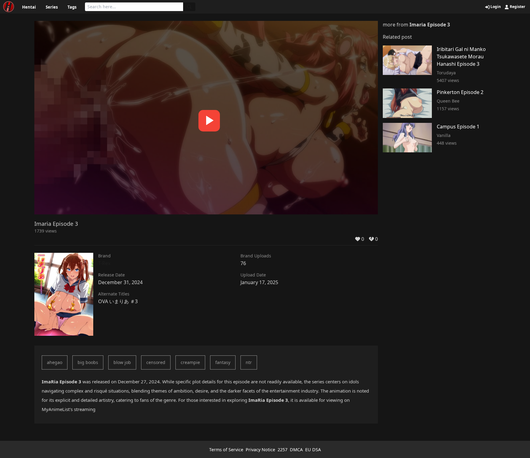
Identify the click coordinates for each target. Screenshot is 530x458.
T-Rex (104, 263)
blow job (122, 362)
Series (52, 7)
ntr (249, 362)
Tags (71, 7)
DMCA (296, 449)
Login (495, 6)
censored (155, 362)
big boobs (88, 362)
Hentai (29, 7)
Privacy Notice (260, 449)
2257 (282, 449)
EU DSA (313, 449)
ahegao (54, 362)
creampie (190, 362)
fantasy (222, 362)
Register (517, 6)
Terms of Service (226, 449)
